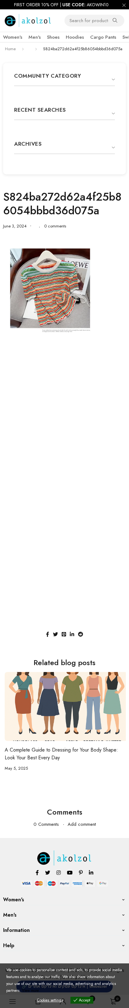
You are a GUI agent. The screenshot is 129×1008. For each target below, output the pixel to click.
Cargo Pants (103, 37)
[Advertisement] (64, 405)
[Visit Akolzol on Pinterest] (81, 872)
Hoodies (75, 37)
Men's (34, 37)
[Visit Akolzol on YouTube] (70, 872)
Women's (12, 37)
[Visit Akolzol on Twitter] (47, 872)
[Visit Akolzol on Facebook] (37, 872)
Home (10, 49)
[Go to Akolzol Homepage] (64, 853)
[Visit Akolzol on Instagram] (58, 872)
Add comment (82, 824)
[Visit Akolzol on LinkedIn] (91, 872)
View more (30, 990)
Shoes (53, 37)
